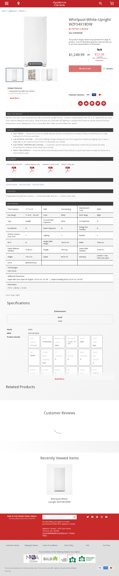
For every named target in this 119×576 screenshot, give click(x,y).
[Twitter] (87, 517)
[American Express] (105, 567)
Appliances (13, 11)
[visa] (100, 567)
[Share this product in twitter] (98, 103)
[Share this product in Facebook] (92, 103)
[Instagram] (101, 517)
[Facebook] (92, 517)
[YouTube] (106, 517)
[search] (100, 3)
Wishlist (109, 68)
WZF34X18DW (11, 184)
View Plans (99, 60)
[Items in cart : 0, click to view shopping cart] (112, 6)
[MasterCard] (111, 567)
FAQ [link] (87, 545)
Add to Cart (86, 69)
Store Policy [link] (68, 545)
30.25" (60, 319)
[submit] (74, 517)
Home (4, 11)
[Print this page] (80, 103)
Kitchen (22, 11)
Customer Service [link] (12, 545)
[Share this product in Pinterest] (103, 103)
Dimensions (61, 311)
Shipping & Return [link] (31, 545)
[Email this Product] (86, 103)
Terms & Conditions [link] (50, 545)
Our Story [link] (106, 545)
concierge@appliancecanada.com (55, 533)
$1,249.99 (76, 54)
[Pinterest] (97, 517)
